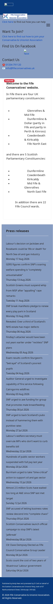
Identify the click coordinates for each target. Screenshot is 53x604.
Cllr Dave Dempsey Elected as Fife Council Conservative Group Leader (25, 547)
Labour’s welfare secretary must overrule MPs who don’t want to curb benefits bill (27, 441)
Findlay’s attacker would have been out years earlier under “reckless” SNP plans (27, 342)
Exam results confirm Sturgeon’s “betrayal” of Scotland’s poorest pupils (24, 363)
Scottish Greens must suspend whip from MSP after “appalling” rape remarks (26, 290)
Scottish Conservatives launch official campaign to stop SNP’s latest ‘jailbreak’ (26, 529)
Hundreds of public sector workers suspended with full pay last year (25, 459)
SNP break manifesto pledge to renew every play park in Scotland (27, 308)
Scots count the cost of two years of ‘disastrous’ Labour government (26, 563)
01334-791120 (13, 64)
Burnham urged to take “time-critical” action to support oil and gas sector (27, 475)
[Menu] (48, 25)
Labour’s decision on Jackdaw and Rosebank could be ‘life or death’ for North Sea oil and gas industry (26, 249)
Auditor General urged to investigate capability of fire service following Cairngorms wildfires (26, 384)
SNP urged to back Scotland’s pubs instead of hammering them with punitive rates (25, 420)
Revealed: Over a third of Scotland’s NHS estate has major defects (25, 324)
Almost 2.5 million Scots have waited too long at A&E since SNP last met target (26, 493)
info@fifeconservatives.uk (20, 68)
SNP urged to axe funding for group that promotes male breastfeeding (26, 402)
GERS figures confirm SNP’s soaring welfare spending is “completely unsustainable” (26, 270)
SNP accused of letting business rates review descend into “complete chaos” (27, 511)
